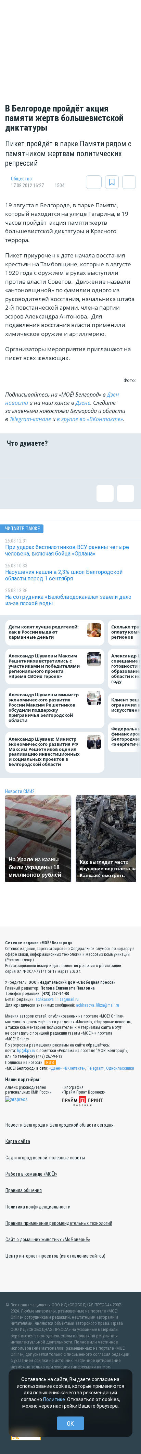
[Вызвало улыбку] (37, 462)
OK (70, 1423)
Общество (21, 178)
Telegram (95, 1068)
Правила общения (23, 1190)
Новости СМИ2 (20, 791)
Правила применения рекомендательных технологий (58, 1223)
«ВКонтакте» (74, 1068)
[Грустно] (103, 462)
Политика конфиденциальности (37, 1207)
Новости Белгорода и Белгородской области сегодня (59, 1125)
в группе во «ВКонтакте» (90, 419)
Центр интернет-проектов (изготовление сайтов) (55, 1256)
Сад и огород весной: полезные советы (45, 1157)
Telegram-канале (30, 419)
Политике (54, 1399)
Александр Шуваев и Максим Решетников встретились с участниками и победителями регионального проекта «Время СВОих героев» (44, 666)
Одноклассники (120, 1068)
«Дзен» (55, 1068)
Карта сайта (17, 1141)
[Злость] (125, 462)
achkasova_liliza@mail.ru (57, 999)
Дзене (83, 402)
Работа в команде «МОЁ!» (31, 1174)
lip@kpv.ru (26, 1050)
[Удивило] (81, 462)
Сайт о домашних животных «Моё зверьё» (47, 1239)
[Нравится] (15, 462)
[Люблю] (59, 462)
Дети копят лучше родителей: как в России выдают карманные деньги (44, 632)
